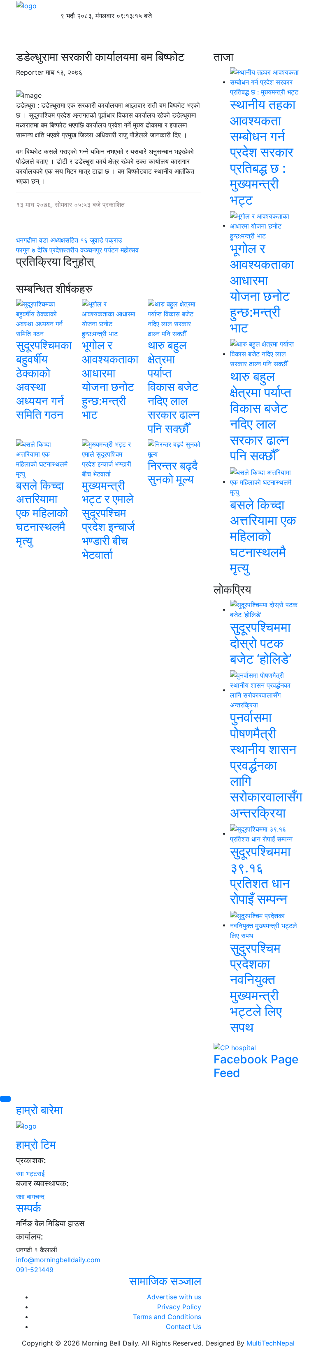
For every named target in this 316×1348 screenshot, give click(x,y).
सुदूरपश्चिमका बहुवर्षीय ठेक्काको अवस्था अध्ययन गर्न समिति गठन (44, 380)
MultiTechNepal (270, 1343)
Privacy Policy (179, 1307)
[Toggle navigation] (49, 39)
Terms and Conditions (167, 1317)
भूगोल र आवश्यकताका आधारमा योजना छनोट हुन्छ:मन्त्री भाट (110, 380)
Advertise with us (174, 1297)
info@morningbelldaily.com (58, 1260)
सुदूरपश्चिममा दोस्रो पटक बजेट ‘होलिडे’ (260, 643)
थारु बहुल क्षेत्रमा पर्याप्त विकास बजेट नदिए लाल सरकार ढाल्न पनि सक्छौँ (174, 387)
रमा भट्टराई (30, 1173)
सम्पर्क (28, 1208)
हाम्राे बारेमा (39, 1110)
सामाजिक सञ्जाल (165, 1281)
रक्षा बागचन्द (30, 1196)
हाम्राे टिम (36, 1145)
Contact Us (183, 1326)
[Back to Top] (5, 1099)
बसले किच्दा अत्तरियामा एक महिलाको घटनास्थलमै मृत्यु (42, 513)
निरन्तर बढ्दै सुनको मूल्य (173, 473)
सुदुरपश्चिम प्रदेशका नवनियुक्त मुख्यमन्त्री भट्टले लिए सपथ (256, 987)
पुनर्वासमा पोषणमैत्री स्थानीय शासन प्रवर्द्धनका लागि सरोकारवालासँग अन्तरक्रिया (266, 764)
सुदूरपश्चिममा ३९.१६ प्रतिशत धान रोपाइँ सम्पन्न (260, 875)
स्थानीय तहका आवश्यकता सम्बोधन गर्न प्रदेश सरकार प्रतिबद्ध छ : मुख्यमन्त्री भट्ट (262, 152)
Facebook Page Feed (256, 1066)
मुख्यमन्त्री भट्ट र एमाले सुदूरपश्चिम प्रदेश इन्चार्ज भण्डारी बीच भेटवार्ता (108, 520)
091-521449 (34, 1270)
